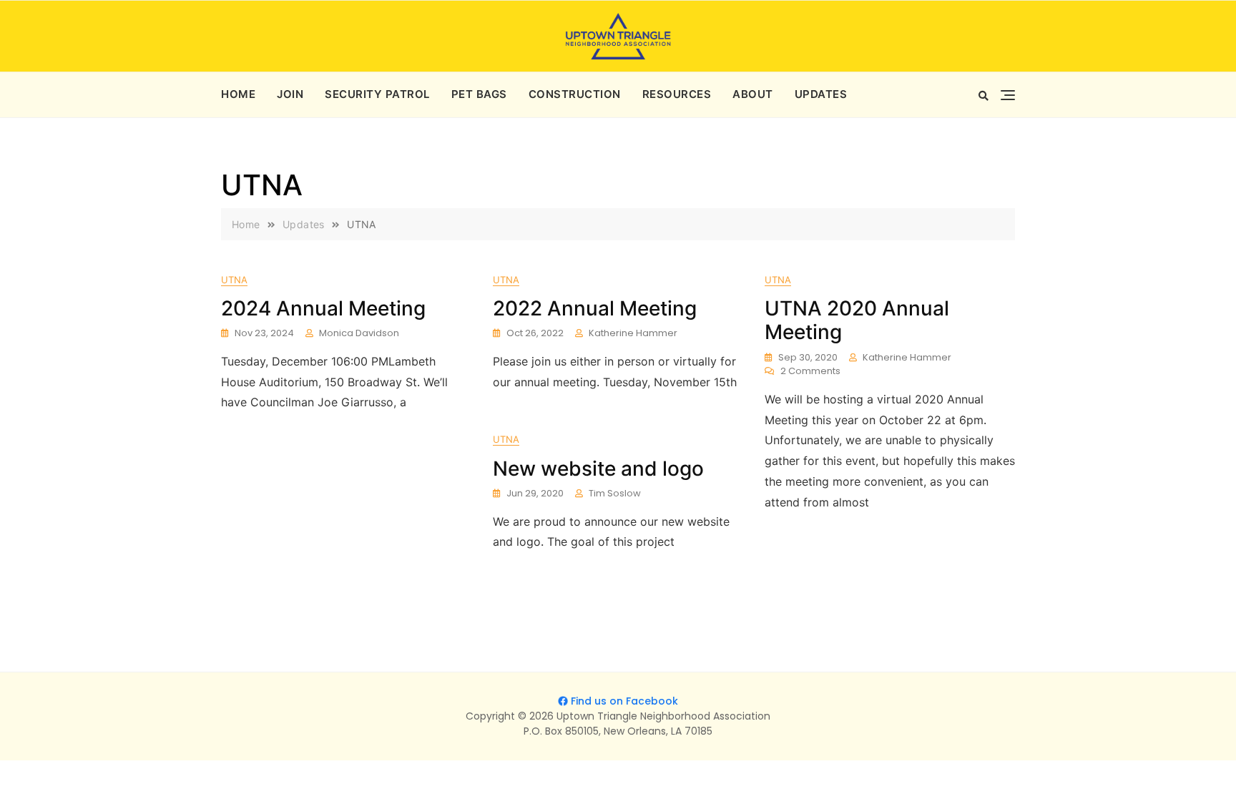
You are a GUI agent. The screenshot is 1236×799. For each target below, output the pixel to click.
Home (238, 94)
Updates (821, 94)
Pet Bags (479, 94)
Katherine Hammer (633, 333)
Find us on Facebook (624, 701)
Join (290, 94)
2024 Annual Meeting (323, 308)
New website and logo (598, 468)
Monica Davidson (359, 333)
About (752, 94)
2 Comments (810, 371)
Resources (677, 94)
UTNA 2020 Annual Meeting (857, 320)
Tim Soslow (615, 493)
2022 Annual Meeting (595, 308)
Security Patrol (377, 94)
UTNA (234, 279)
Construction (575, 94)
